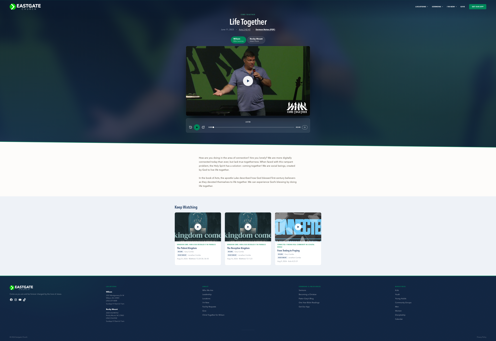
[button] (248, 81)
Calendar (399, 319)
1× (305, 127)
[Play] (197, 127)
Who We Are (207, 290)
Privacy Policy (481, 337)
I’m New (205, 302)
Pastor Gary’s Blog (306, 298)
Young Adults (400, 298)
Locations (420, 7)
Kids (397, 290)
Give (462, 7)
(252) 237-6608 (111, 301)
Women (398, 311)
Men (397, 307)
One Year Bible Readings (309, 302)
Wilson (109, 292)
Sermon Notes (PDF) (265, 29)
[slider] (253, 127)
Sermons (436, 7)
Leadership (207, 294)
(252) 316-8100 (111, 318)
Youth (397, 294)
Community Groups (403, 302)
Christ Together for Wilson (213, 315)
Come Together (248, 14)
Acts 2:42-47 (245, 29)
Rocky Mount (112, 309)
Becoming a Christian (307, 294)
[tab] (238, 39)
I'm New (451, 7)
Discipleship (400, 315)
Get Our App (477, 7)
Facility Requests (209, 307)
